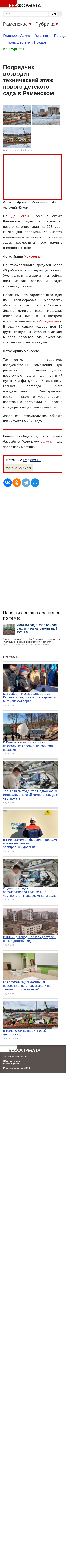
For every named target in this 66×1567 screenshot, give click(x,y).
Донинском (20, 216)
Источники (42, 36)
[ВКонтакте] (7, 482)
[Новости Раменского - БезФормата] (21, 4)
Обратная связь (11, 1061)
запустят (48, 441)
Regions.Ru (32, 460)
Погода (60, 36)
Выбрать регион (11, 1064)
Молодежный (49, 321)
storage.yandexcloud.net (21, 150)
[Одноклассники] (16, 482)
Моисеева (32, 256)
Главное (10, 36)
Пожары (40, 42)
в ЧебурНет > (14, 49)
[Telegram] (26, 482)
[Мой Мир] (35, 482)
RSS (27, 1068)
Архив (25, 36)
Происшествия (19, 42)
